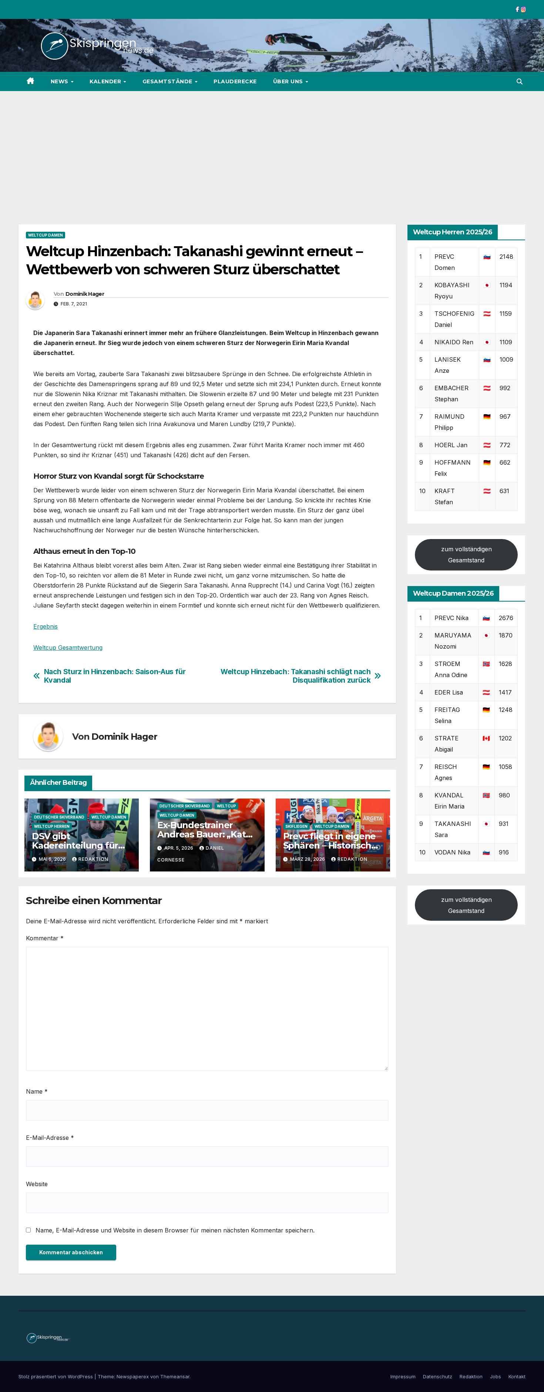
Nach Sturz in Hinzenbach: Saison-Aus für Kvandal (115, 676)
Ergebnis (45, 626)
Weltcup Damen (45, 235)
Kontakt (516, 1376)
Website (37, 1184)
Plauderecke (235, 81)
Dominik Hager (85, 294)
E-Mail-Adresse (50, 1137)
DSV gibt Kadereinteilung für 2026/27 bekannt (75, 845)
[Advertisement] (272, 146)
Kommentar (45, 938)
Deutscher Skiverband (59, 817)
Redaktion (93, 859)
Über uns (289, 81)
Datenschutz (437, 1376)
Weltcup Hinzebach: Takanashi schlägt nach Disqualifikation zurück (295, 676)
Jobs (495, 1376)
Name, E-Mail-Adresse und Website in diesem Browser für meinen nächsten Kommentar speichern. (175, 1230)
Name (37, 1091)
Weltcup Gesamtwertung (68, 647)
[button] (520, 81)
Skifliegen (296, 826)
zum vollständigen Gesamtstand (466, 555)
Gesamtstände (168, 81)
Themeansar (174, 1376)
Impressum (403, 1376)
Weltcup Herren (52, 826)
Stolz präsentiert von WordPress (56, 1376)
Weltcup (226, 806)
